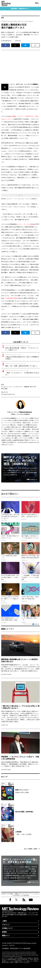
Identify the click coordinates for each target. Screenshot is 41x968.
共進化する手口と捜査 (22, 791)
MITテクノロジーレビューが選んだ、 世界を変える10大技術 (20, 860)
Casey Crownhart (7, 674)
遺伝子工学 (33, 386)
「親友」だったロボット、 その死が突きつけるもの (22, 372)
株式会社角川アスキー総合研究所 (20, 948)
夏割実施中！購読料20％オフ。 (20, 8)
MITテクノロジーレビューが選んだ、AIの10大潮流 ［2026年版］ (20, 461)
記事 (2, 17)
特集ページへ (31, 479)
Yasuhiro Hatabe (7, 769)
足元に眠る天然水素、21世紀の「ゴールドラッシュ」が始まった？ (22, 348)
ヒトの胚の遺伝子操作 (10, 298)
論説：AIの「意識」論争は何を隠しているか (20, 365)
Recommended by (27, 624)
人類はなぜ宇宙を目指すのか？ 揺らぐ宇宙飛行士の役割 (22, 357)
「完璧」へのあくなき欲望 (23, 833)
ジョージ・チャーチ (23, 224)
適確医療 (26, 386)
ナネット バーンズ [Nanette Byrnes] (19, 412)
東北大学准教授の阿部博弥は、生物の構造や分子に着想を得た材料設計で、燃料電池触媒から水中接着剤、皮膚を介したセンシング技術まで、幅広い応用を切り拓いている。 (20, 764)
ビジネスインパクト (6, 386)
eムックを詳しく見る (30, 849)
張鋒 (32, 224)
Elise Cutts (5, 725)
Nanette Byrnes (7, 40)
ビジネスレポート (18, 386)
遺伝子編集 (4, 388)
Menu (37, 3)
